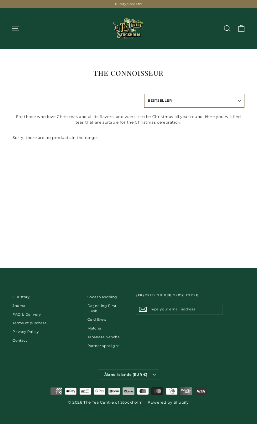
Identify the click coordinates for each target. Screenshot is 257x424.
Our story (21, 297)
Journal (19, 306)
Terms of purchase (30, 323)
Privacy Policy (26, 331)
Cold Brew (97, 319)
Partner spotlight (103, 346)
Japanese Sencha (103, 337)
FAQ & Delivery (27, 314)
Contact (20, 340)
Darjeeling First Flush (102, 308)
